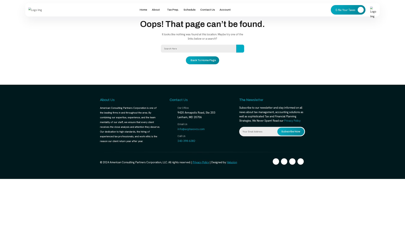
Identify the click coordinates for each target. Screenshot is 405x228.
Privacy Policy (292, 120)
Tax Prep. (173, 9)
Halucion (232, 162)
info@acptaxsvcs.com (191, 129)
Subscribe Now (290, 131)
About (156, 9)
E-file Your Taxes (346, 10)
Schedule (190, 9)
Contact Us (207, 9)
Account (225, 9)
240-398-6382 (186, 141)
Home (143, 9)
